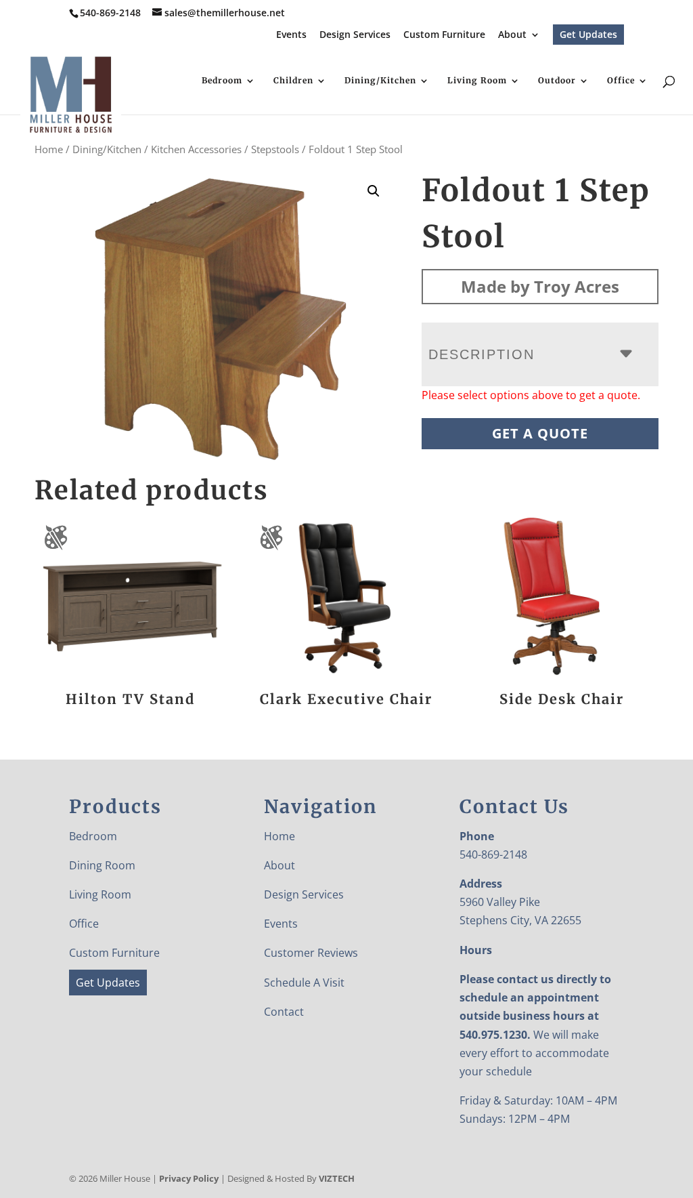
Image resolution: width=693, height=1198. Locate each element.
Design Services (354, 35)
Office (621, 80)
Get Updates (588, 34)
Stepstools (275, 149)
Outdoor (557, 80)
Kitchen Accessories (196, 149)
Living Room (477, 80)
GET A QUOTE (540, 433)
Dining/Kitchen (380, 80)
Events (291, 35)
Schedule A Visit (304, 982)
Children (293, 80)
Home (49, 149)
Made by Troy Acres (540, 286)
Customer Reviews (311, 952)
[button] (373, 191)
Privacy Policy (189, 1178)
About (512, 35)
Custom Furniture (444, 35)
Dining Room (102, 865)
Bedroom (222, 80)
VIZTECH (337, 1178)
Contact (284, 1011)
